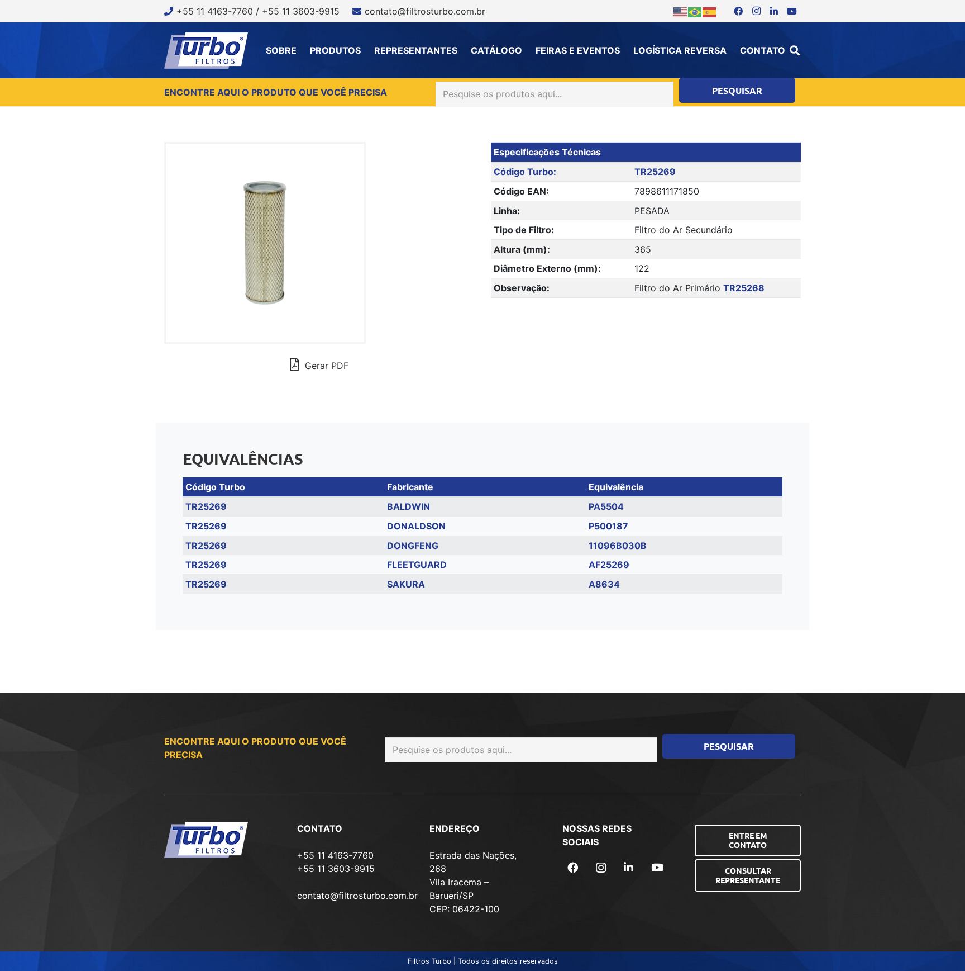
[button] (795, 50)
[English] (680, 11)
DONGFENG (412, 545)
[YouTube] (792, 11)
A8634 (604, 584)
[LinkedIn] (774, 11)
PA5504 (606, 506)
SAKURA (406, 584)
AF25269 (609, 564)
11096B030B (618, 545)
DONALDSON (416, 526)
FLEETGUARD (417, 564)
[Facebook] (738, 11)
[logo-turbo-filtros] (206, 50)
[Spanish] (710, 11)
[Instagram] (756, 11)
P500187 (608, 526)
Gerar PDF (325, 365)
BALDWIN (408, 506)
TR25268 (744, 287)
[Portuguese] (695, 11)
